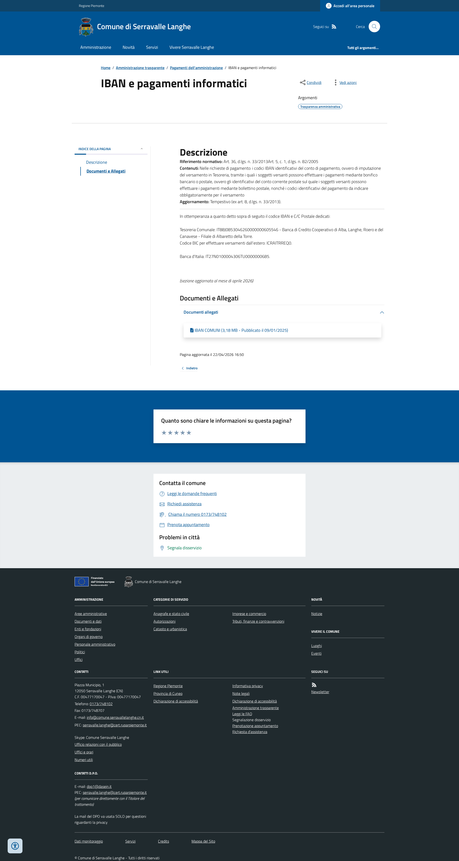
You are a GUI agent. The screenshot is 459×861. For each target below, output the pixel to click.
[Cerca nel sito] (372, 26)
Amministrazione (95, 47)
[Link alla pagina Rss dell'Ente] (314, 685)
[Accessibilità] (15, 846)
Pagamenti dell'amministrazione (196, 68)
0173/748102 (101, 704)
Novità (129, 47)
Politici (80, 652)
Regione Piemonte (91, 5)
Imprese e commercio (249, 613)
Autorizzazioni (164, 621)
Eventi (316, 653)
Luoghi (316, 645)
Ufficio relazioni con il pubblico (98, 744)
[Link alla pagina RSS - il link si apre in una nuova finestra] (334, 27)
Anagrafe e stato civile (171, 613)
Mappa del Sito (203, 841)
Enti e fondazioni (88, 629)
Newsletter (320, 692)
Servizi (152, 47)
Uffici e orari (84, 752)
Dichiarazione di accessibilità (175, 701)
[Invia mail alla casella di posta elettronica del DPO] (99, 787)
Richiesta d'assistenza (249, 732)
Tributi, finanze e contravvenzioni (258, 621)
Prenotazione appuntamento (255, 726)
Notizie (316, 613)
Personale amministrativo (95, 644)
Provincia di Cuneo (167, 693)
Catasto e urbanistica (170, 629)
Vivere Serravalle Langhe (191, 47)
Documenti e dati (88, 621)
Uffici (78, 659)
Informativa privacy (247, 686)
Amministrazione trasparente (140, 68)
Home (105, 68)
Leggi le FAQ (242, 714)
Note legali (241, 693)
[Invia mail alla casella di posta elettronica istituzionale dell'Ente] (115, 717)
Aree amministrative (91, 613)
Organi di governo (89, 636)
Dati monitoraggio (89, 841)
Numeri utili (84, 760)
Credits (163, 841)
